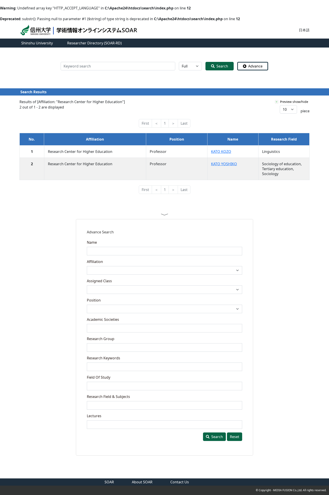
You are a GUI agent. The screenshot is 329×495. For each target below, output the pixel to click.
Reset (234, 436)
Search (222, 66)
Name (92, 242)
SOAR (109, 482)
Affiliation (95, 261)
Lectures (94, 415)
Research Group (100, 338)
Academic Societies (103, 319)
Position (94, 300)
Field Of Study (98, 377)
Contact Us (179, 482)
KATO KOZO (221, 151)
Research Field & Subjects (108, 396)
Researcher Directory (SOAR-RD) (94, 43)
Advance (255, 66)
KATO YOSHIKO (224, 163)
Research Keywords (103, 358)
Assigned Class (99, 280)
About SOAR (142, 482)
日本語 (304, 30)
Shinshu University (37, 43)
